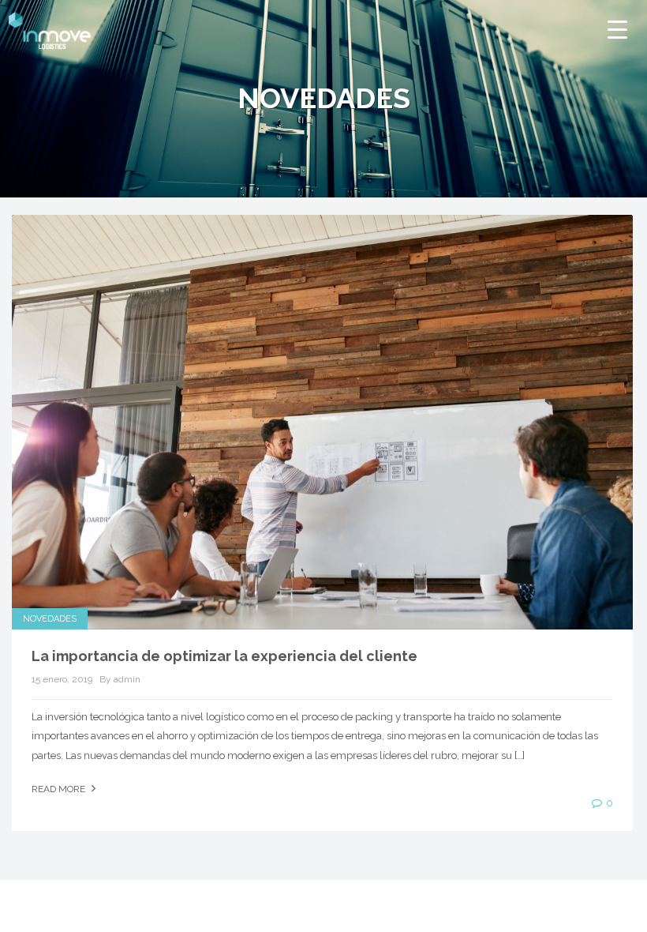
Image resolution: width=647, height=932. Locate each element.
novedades (50, 619)
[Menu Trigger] (617, 29)
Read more (60, 789)
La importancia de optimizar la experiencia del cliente (224, 656)
